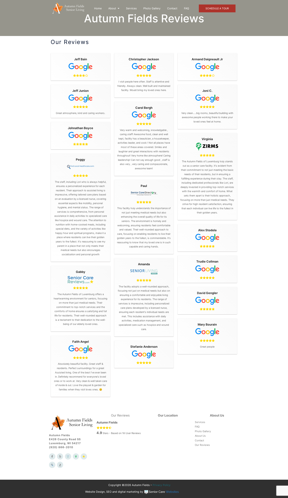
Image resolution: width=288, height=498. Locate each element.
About (112, 8)
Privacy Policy (161, 485)
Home (98, 8)
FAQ (186, 8)
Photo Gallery (151, 8)
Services (131, 8)
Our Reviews (120, 415)
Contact (172, 8)
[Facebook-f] (52, 456)
